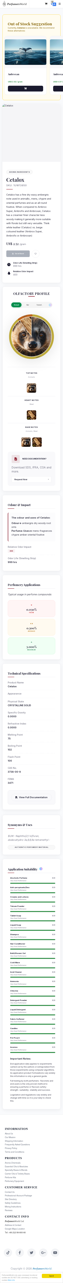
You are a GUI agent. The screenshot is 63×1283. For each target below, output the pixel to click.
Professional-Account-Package (18, 1195)
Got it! (51, 1276)
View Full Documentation (33, 797)
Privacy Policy (11, 1148)
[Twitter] (31, 1252)
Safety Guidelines (13, 1202)
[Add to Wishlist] (35, 254)
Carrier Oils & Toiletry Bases (17, 1173)
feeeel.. (40, 305)
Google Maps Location (15, 1228)
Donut (16, 305)
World (17, 4)
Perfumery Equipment (14, 1181)
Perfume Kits (10, 1177)
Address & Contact (13, 1225)
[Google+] (43, 1252)
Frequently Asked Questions (17, 1144)
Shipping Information (14, 1140)
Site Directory (11, 1199)
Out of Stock (19, 253)
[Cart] (46, 4)
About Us (9, 1133)
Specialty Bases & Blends (16, 1170)
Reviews (8, 1210)
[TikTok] (8, 1252)
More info (11, 1280)
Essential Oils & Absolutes (16, 1166)
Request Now (20, 479)
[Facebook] (20, 1252)
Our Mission (10, 1137)
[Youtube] (55, 1252)
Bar (27, 305)
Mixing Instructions (13, 1206)
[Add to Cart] (25, 89)
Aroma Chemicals (13, 1162)
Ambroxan (13, 74)
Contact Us (10, 1192)
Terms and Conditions (14, 1151)
